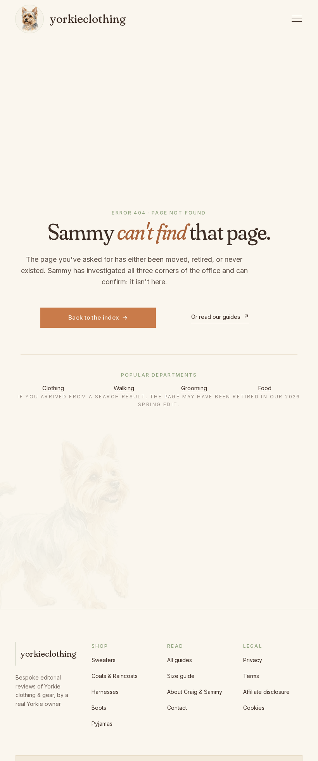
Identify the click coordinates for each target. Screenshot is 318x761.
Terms (251, 676)
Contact (177, 707)
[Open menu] (297, 19)
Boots (99, 707)
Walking (124, 388)
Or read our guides (220, 316)
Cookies (253, 707)
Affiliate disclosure (266, 691)
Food (264, 388)
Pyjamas (102, 723)
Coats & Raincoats (115, 676)
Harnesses (105, 691)
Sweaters (104, 660)
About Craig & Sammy (194, 691)
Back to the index (98, 317)
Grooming (194, 388)
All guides (179, 660)
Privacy (252, 660)
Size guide (181, 676)
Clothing (53, 388)
